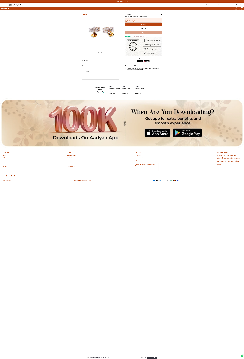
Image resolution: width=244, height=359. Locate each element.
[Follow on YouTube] (11, 175)
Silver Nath (235, 157)
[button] (107, 91)
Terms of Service (71, 166)
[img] (100, 91)
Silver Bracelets (220, 160)
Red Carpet (5, 164)
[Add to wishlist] (161, 14)
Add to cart (143, 24)
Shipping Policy (70, 157)
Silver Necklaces (224, 158)
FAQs (4, 157)
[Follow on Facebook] (4, 175)
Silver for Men (228, 161)
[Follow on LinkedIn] (14, 175)
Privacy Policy (70, 162)
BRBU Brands (88, 180)
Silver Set (231, 158)
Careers (5, 166)
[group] (122, 123)
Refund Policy (70, 159)
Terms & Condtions (71, 164)
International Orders (71, 155)
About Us (5, 159)
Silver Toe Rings (233, 160)
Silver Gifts (219, 163)
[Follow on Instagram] (9, 175)
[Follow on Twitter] (6, 175)
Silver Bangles (237, 158)
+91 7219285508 (137, 155)
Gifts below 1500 (235, 161)
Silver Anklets (227, 160)
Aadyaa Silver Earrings (227, 157)
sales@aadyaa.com (138, 160)
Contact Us (5, 162)
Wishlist (4, 155)
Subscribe (155, 169)
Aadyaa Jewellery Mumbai (228, 163)
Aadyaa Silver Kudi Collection (223, 155)
